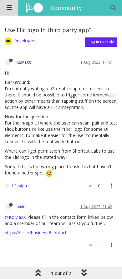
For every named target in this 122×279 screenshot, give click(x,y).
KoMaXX (24, 62)
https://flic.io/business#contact (36, 233)
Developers (25, 40)
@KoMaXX (15, 217)
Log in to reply (101, 42)
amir (21, 206)
